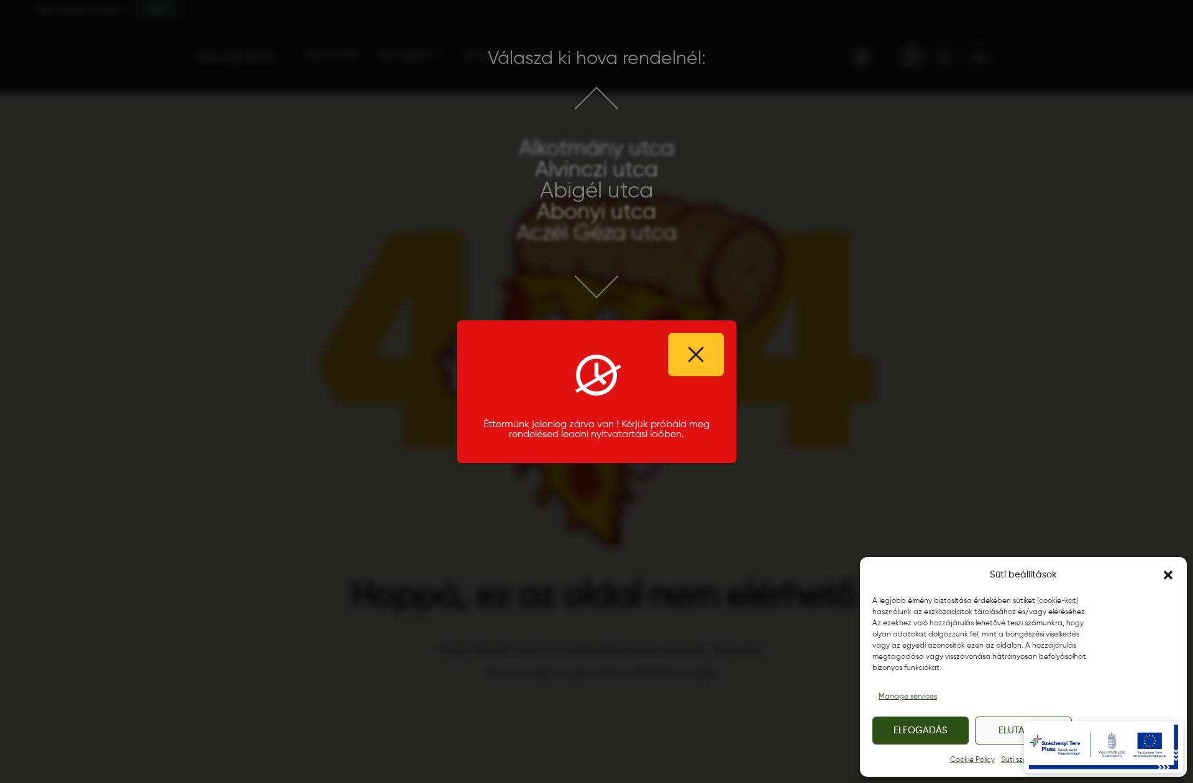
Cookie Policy (972, 760)
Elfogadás (921, 730)
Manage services (908, 696)
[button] (1168, 575)
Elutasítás (1024, 730)
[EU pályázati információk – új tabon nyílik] (1103, 747)
